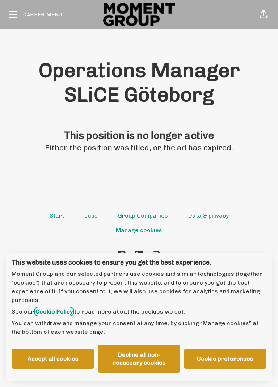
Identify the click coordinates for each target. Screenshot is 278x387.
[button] (263, 14)
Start (57, 215)
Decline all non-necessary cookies (139, 358)
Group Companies (143, 215)
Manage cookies (139, 230)
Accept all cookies (53, 358)
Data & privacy (208, 215)
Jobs (91, 215)
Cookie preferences (225, 358)
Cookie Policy (54, 311)
